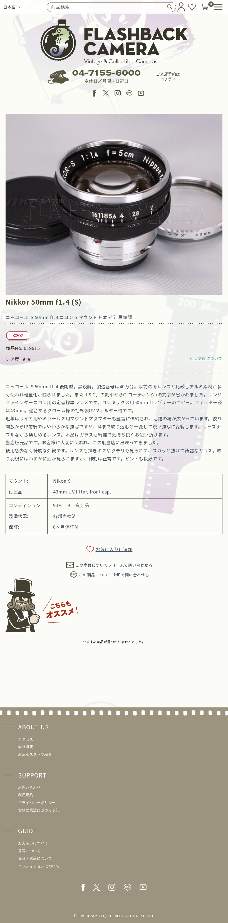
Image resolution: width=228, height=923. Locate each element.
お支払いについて (33, 843)
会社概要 (25, 747)
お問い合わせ (29, 787)
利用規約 (25, 795)
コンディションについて (39, 866)
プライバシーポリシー (37, 803)
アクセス (25, 739)
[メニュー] (218, 7)
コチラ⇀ (168, 79)
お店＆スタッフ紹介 (35, 754)
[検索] (169, 7)
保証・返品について (35, 858)
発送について (29, 851)
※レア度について (206, 358)
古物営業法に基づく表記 (39, 810)
